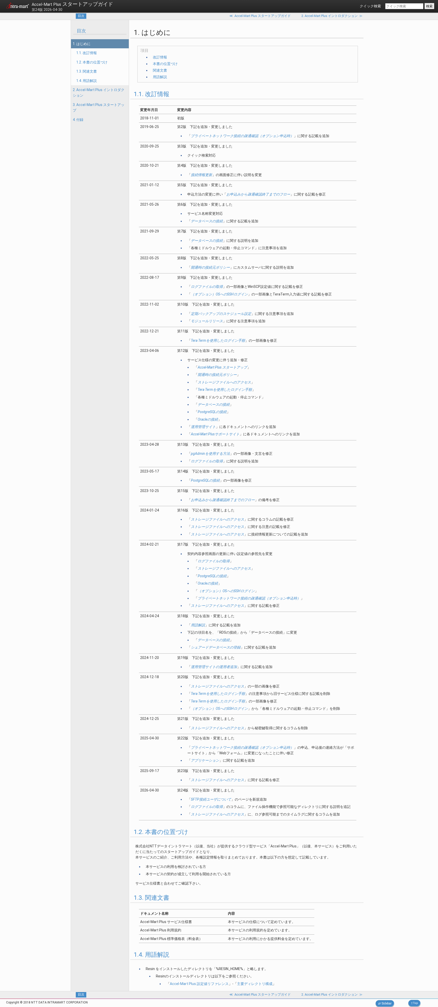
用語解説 (160, 77)
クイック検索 (370, 6)
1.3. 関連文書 (86, 71)
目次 (81, 16)
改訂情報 (160, 57)
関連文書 (160, 70)
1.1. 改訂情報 (86, 53)
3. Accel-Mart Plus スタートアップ (98, 107)
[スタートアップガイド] (18, 7)
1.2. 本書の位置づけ (91, 62)
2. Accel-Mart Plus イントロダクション (98, 92)
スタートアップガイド (72, 4)
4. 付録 (78, 120)
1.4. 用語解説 (86, 81)
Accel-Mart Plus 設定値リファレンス (199, 984)
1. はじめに (81, 44)
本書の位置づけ (165, 64)
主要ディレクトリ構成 (254, 984)
